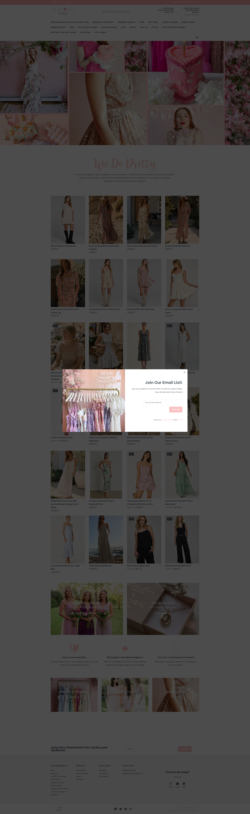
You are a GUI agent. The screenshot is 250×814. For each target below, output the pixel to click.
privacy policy (167, 420)
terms (179, 420)
